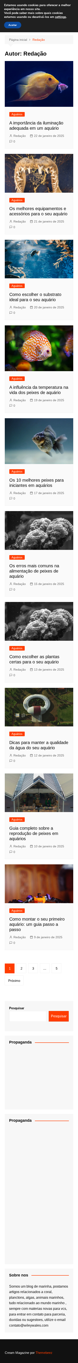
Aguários (17, 114)
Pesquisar (16, 1008)
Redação (19, 136)
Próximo (14, 980)
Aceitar (12, 25)
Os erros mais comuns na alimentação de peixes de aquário (34, 571)
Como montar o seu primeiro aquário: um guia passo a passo (37, 924)
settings (60, 17)
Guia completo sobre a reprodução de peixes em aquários (33, 833)
